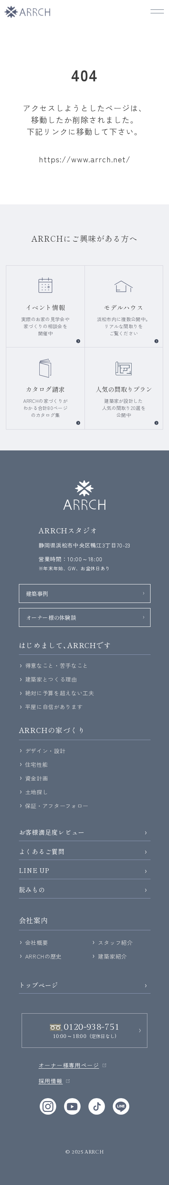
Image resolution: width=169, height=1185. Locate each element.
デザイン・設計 (45, 751)
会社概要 (36, 942)
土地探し (36, 792)
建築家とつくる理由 (51, 679)
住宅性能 (36, 764)
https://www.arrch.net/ (84, 159)
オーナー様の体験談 (51, 617)
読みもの (32, 889)
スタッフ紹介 (115, 942)
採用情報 (51, 1081)
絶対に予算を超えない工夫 (59, 693)
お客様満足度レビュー (52, 832)
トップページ (39, 985)
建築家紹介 (112, 956)
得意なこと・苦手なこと (57, 665)
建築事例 (37, 593)
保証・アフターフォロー (57, 806)
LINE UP (34, 870)
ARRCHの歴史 (43, 956)
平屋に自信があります (54, 707)
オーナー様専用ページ (69, 1065)
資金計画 (36, 778)
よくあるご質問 (42, 851)
